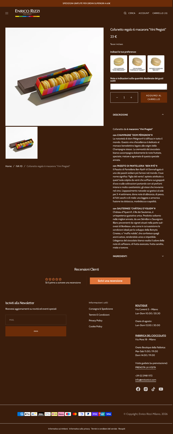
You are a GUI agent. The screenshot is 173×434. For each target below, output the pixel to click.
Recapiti (120, 432)
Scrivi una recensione (108, 284)
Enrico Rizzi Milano (147, 417)
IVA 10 (19, 166)
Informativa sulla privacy (78, 432)
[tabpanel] (137, 187)
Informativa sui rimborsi (56, 432)
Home (8, 166)
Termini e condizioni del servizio (103, 432)
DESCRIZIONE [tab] (118, 114)
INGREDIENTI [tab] (118, 259)
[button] (127, 13)
